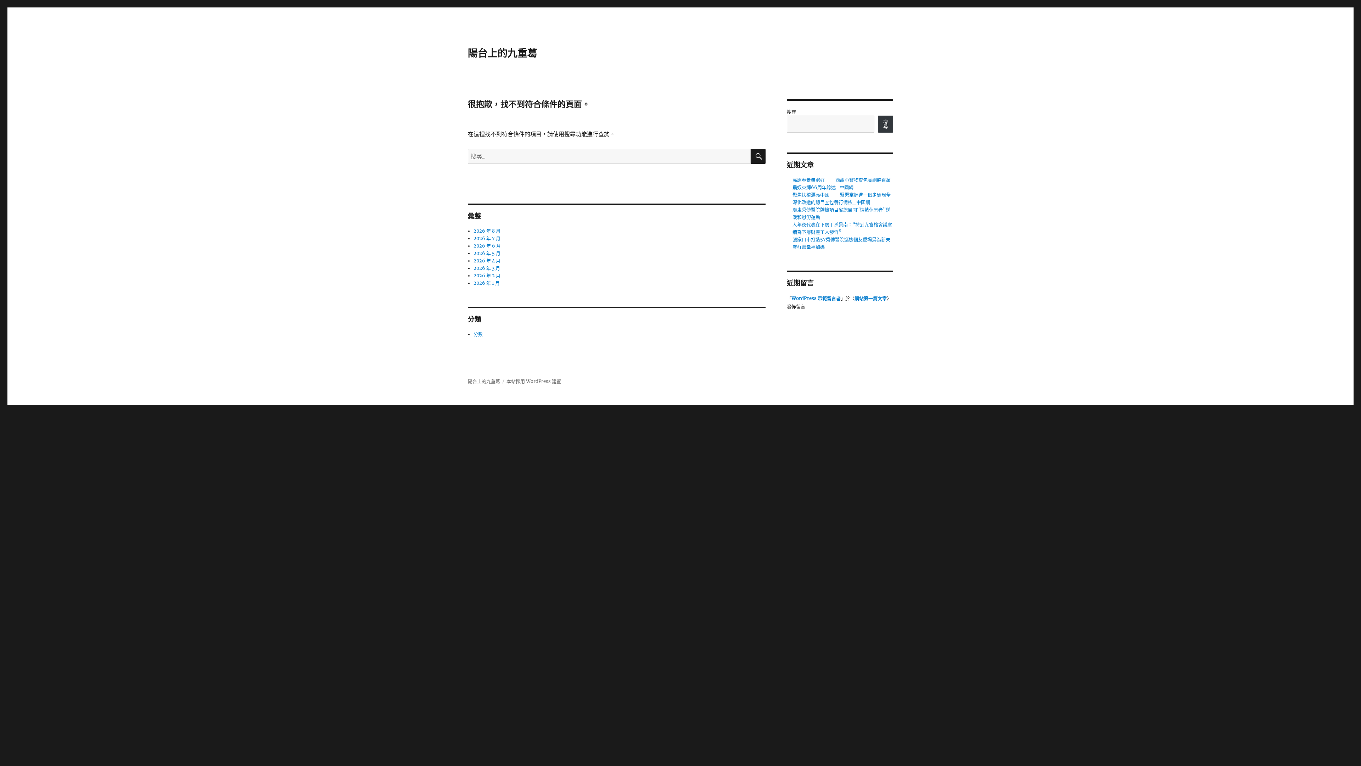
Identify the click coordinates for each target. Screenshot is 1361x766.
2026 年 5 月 (487, 253)
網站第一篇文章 (871, 298)
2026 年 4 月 (487, 261)
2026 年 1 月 (487, 283)
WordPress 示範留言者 (816, 298)
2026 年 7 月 (487, 238)
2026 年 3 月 (487, 268)
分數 (478, 334)
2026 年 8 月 (487, 231)
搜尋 (791, 112)
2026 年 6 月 (487, 246)
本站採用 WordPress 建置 (533, 381)
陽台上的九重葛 (502, 53)
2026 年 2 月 (487, 276)
